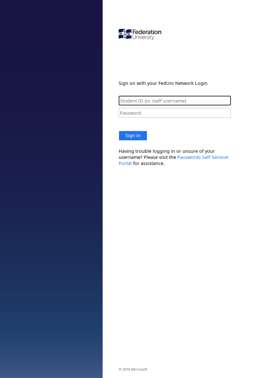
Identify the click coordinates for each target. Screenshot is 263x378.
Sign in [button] (132, 135)
